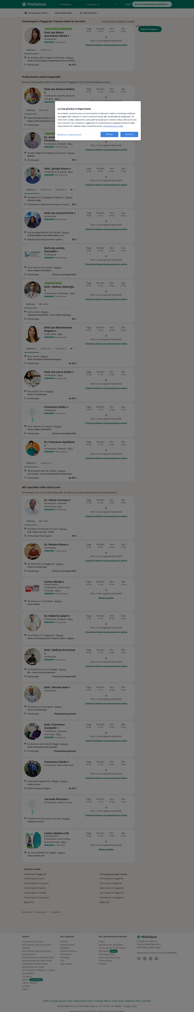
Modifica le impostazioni (70, 135)
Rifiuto (109, 134)
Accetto (129, 134)
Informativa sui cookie (113, 126)
